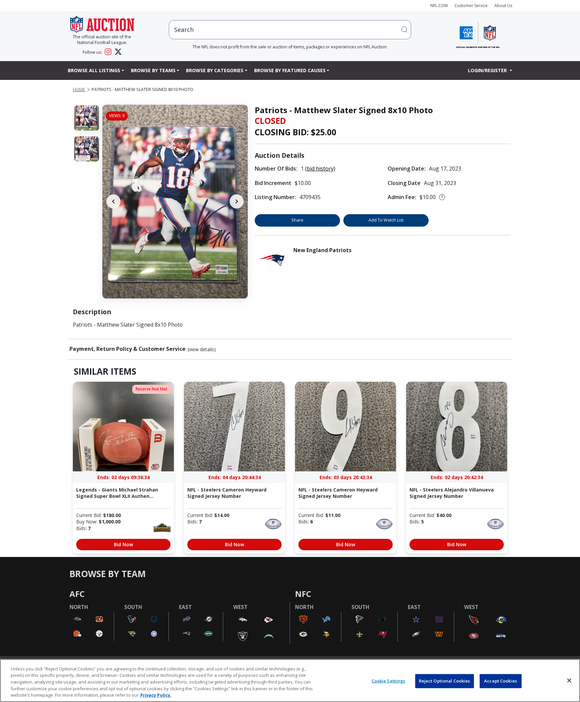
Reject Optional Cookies (444, 681)
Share (297, 220)
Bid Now (123, 544)
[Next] (237, 201)
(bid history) (320, 168)
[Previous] (113, 201)
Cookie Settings (388, 681)
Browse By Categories (214, 70)
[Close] (569, 680)
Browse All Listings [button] (94, 70)
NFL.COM (439, 5)
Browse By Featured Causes (290, 70)
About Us (503, 5)
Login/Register (488, 70)
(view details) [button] (202, 349)
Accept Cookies (500, 681)
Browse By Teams (153, 70)
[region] (290, 680)
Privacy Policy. (156, 695)
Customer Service (471, 5)
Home (79, 89)
